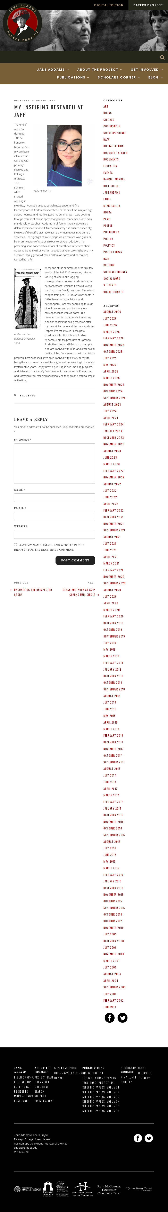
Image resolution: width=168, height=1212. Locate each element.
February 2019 (113, 663)
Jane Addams (51, 69)
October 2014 (112, 914)
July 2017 (109, 775)
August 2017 (111, 768)
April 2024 (110, 418)
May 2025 (109, 365)
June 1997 (109, 1007)
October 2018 (112, 682)
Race (106, 259)
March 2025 (111, 378)
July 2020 (110, 596)
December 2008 (113, 941)
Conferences (111, 126)
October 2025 (113, 351)
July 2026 (110, 318)
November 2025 (113, 345)
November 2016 (113, 822)
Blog (153, 77)
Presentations (44, 1101)
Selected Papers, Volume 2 (101, 1092)
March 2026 (111, 332)
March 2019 (111, 656)
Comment (23, 440)
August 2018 (111, 696)
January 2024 (112, 431)
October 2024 (113, 391)
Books (107, 113)
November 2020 (113, 577)
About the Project (97, 69)
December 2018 (113, 676)
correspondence (114, 133)
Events (108, 173)
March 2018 (111, 729)
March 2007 (111, 961)
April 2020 (110, 603)
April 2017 (110, 789)
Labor (107, 199)
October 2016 (112, 828)
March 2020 (111, 610)
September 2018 (114, 689)
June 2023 (110, 457)
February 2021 (113, 570)
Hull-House (111, 186)
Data (106, 139)
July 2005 (110, 967)
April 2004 (110, 981)
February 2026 (113, 338)
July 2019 (109, 643)
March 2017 (111, 795)
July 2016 (109, 848)
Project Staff (44, 1077)
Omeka (107, 212)
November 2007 (113, 954)
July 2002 (110, 994)
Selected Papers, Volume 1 (100, 1087)
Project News (112, 252)
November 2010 (113, 928)
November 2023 (113, 444)
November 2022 (113, 477)
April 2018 (110, 722)
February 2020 (113, 616)
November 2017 (113, 749)
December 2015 (113, 888)
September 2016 (114, 835)
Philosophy (111, 232)
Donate (59, 1078)
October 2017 (112, 755)
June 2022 (110, 497)
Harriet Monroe (114, 179)
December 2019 (113, 623)
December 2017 (113, 742)
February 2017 (113, 802)
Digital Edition (109, 5)
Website (20, 526)
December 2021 (113, 517)
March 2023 (111, 464)
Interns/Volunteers (68, 1073)
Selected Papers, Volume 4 (101, 1101)
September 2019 (114, 636)
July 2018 (109, 702)
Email (20, 508)
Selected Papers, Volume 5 (101, 1106)
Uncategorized (113, 292)
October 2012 (112, 921)
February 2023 (113, 471)
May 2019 (109, 649)
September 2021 (114, 530)
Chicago (108, 120)
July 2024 (110, 411)
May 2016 (109, 861)
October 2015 (112, 901)
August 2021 (111, 537)
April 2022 (110, 504)
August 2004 (112, 974)
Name (19, 490)
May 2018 (109, 716)
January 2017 (112, 808)
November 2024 (113, 385)
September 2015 (114, 908)
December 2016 (113, 815)
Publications (71, 77)
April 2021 (110, 557)
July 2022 (110, 490)
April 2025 (110, 371)
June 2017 (109, 782)
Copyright (42, 1082)
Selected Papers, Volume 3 (101, 1097)
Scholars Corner (117, 77)
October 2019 (112, 629)
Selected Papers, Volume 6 (101, 1111)
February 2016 (113, 875)
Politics (109, 245)
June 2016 (109, 855)
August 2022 (112, 484)
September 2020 (114, 583)
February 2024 (113, 424)
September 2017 (114, 762)
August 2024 (112, 404)
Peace (107, 219)
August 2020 (112, 590)
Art (105, 106)
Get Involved (145, 69)
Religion (109, 265)
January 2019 (112, 669)
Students (27, 395)
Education (110, 166)
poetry (108, 239)
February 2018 (113, 735)
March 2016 (111, 868)
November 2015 (113, 894)
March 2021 (111, 563)
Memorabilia (111, 206)
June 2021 (109, 550)
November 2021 (113, 524)
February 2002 (113, 1000)
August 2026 (112, 312)
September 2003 (114, 987)
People (107, 225)
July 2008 (110, 947)
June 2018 (109, 709)
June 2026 (110, 325)
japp (52, 100)
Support (40, 1096)
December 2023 (113, 437)
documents (111, 159)
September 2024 (114, 398)
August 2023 (112, 451)
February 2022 (113, 510)
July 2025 (110, 358)
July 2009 (110, 934)
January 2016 (112, 881)
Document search (115, 153)
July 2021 (109, 543)
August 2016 (111, 841)
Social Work (111, 278)
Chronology (23, 1082)
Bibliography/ (24, 1077)
